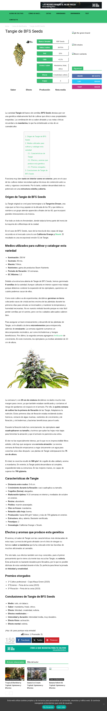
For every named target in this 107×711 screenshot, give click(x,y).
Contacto (13, 20)
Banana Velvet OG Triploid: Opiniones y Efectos (57, 685)
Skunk (58, 234)
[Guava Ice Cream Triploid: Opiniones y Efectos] (36, 674)
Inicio (7, 26)
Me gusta (96, 76)
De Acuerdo (48, 707)
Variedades (60, 13)
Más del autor (32, 662)
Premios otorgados (36, 167)
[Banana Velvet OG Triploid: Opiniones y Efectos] (58, 674)
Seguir (97, 81)
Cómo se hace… (34, 13)
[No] (103, 704)
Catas (48, 13)
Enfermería (75, 13)
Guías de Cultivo (16, 13)
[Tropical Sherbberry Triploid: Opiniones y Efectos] (14, 674)
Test (87, 13)
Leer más (61, 707)
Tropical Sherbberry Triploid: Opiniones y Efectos (13, 685)
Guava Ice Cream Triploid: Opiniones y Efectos (35, 685)
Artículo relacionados (15, 662)
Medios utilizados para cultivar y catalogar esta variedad (34, 146)
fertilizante (58, 335)
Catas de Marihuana (19, 26)
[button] (99, 16)
